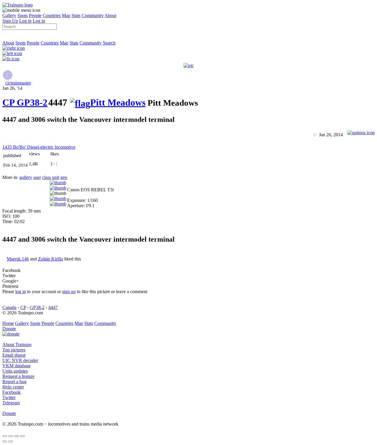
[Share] (10, 436)
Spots (22, 15)
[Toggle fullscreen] (16, 436)
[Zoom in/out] (22, 436)
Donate (9, 328)
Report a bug (14, 381)
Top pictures (13, 349)
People (35, 15)
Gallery (9, 15)
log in (20, 291)
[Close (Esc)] (4, 436)
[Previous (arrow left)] (4, 441)
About (110, 15)
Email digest (13, 355)
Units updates (15, 370)
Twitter (9, 397)
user (37, 177)
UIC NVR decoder (20, 360)
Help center (13, 386)
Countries (52, 15)
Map (66, 15)
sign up (69, 291)
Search (109, 42)
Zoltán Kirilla (50, 258)
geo (63, 177)
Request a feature (18, 376)
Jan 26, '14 (12, 88)
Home (8, 323)
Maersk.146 (18, 258)
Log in (25, 20)
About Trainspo (17, 344)
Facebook (11, 392)
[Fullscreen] (10, 58)
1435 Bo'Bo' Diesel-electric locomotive (38, 147)
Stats (76, 15)
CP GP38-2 (24, 102)
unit (55, 177)
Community (93, 15)
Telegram (11, 402)
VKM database (16, 365)
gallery (25, 177)
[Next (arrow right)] (10, 441)
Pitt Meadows (117, 102)
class (46, 177)
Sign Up (10, 20)
